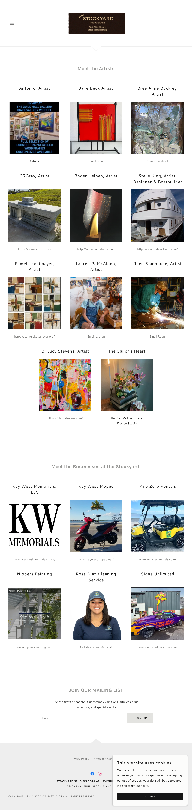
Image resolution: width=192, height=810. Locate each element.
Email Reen (157, 336)
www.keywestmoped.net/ (96, 559)
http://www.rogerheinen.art (96, 249)
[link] (96, 23)
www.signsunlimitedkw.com (157, 647)
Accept (150, 796)
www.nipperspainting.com (34, 647)
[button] (12, 23)
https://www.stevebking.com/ (157, 249)
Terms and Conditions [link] (107, 758)
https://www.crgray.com (34, 249)
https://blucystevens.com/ (65, 418)
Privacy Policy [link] (79, 758)
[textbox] (81, 718)
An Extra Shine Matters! (96, 647)
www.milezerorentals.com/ (157, 559)
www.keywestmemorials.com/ (34, 559)
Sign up (140, 718)
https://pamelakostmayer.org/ (34, 336)
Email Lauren (96, 336)
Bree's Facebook (157, 161)
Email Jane (96, 161)
